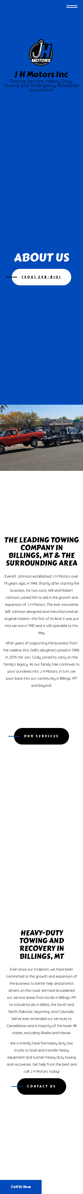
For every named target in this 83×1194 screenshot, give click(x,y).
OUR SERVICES (41, 736)
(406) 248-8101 (41, 277)
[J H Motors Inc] (41, 51)
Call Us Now (21, 1187)
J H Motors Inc (41, 74)
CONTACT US (41, 1086)
